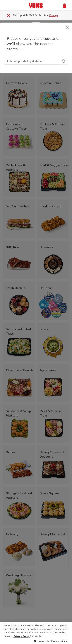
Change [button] (53, 15)
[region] (36, 633)
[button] (64, 5)
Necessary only (41, 641)
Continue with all (59, 641)
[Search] (64, 61)
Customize (59, 632)
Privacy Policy (21, 636)
